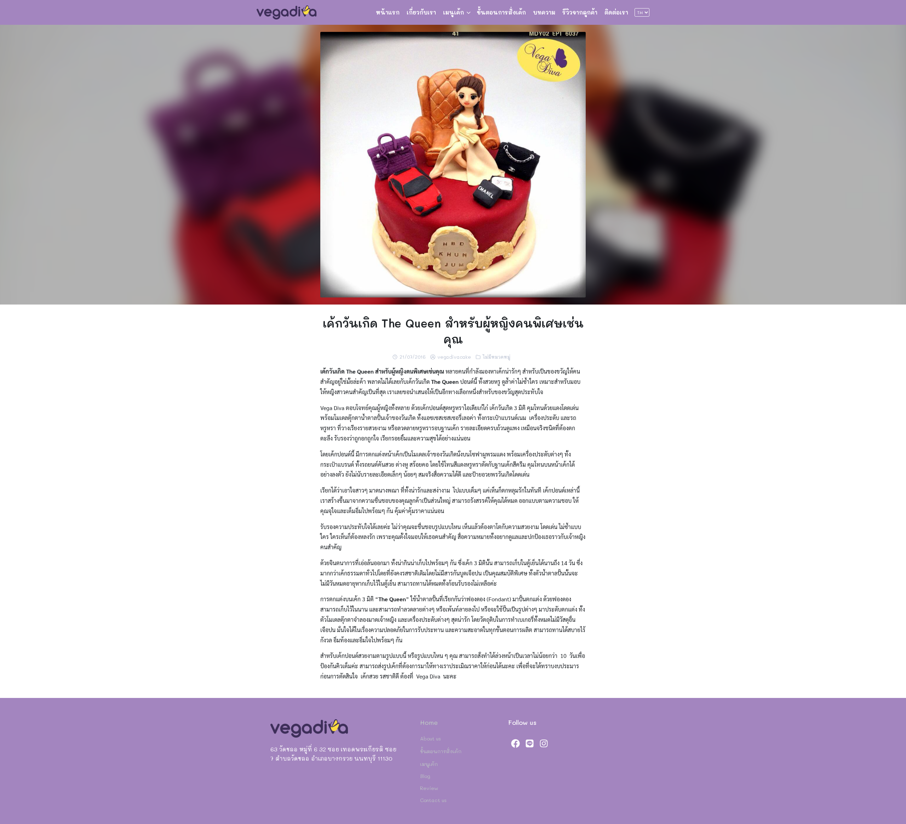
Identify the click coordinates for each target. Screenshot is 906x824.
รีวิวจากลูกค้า (579, 12)
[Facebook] (515, 743)
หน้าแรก (388, 12)
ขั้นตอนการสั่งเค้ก (501, 12)
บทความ (544, 12)
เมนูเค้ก (453, 12)
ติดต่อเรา (616, 12)
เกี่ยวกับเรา (421, 12)
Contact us (433, 800)
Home (429, 722)
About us (430, 738)
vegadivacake (454, 357)
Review (429, 788)
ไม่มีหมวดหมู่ (496, 357)
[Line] (529, 743)
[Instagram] (544, 743)
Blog (425, 776)
